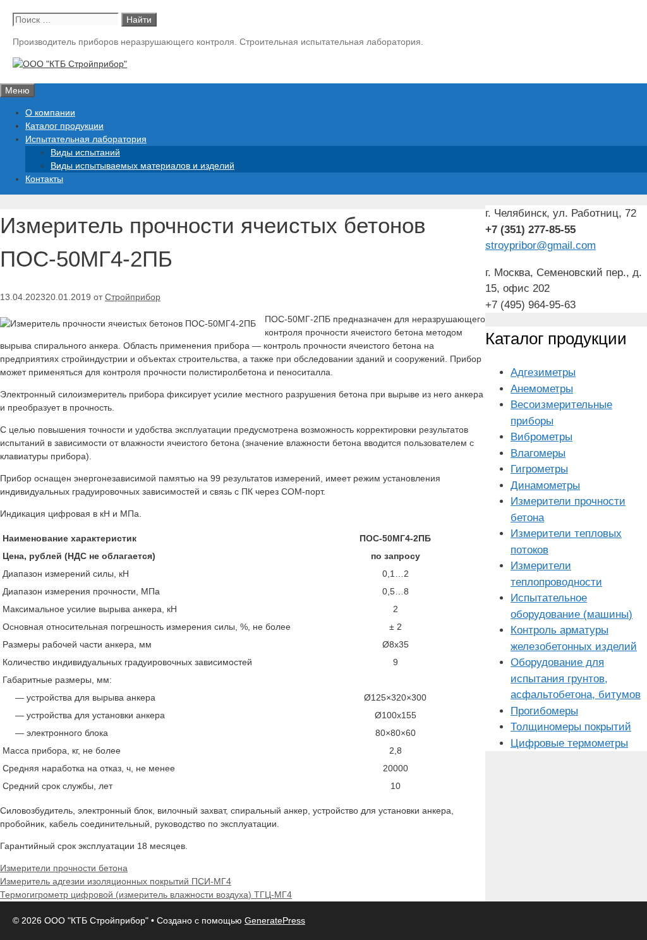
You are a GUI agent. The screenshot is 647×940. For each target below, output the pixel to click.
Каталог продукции (64, 126)
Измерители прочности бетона (64, 868)
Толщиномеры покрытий (571, 727)
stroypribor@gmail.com (540, 245)
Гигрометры (539, 469)
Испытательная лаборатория (86, 139)
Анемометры (542, 389)
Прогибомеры (544, 711)
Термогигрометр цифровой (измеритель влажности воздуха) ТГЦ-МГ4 (146, 894)
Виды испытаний (85, 152)
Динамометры (545, 485)
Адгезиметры (543, 372)
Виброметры (541, 437)
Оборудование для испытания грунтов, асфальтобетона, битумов (576, 678)
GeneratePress (275, 920)
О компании (50, 112)
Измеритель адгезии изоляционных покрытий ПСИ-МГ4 (115, 881)
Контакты (44, 179)
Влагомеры (538, 453)
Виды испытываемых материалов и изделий (142, 165)
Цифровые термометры (569, 743)
